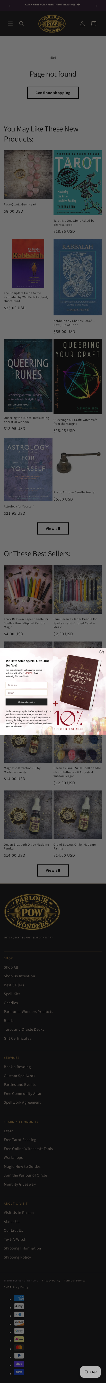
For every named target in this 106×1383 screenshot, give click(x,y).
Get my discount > (26, 702)
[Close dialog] (102, 652)
